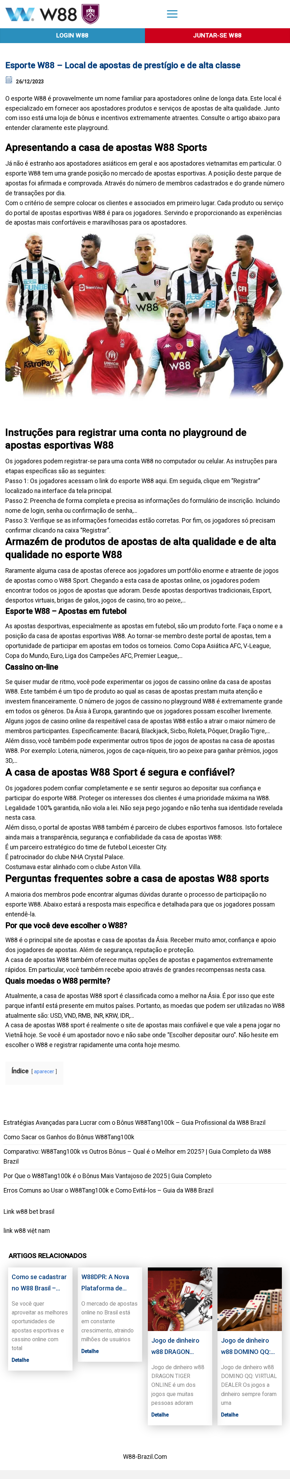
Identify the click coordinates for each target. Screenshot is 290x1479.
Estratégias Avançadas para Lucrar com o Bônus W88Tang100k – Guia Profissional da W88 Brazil (135, 1122)
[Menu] (172, 13)
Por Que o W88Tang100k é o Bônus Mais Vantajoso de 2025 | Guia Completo (107, 1176)
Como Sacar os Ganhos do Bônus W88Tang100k (69, 1137)
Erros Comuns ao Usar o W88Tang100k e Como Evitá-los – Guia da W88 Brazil (109, 1190)
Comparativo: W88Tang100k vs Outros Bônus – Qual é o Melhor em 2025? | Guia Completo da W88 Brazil (137, 1156)
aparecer (44, 1071)
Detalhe (20, 1360)
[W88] (79, 14)
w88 (20, 1230)
